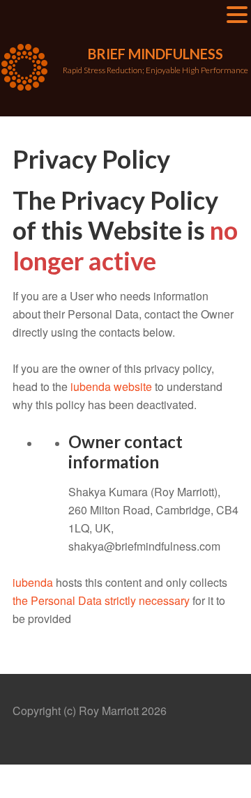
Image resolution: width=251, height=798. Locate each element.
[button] (237, 15)
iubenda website (111, 386)
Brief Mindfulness (155, 53)
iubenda (33, 582)
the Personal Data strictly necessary (101, 600)
